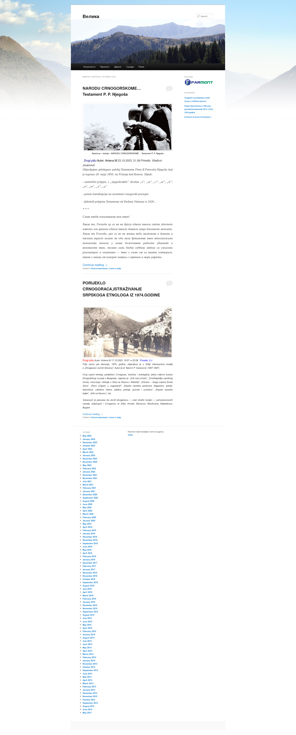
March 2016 (88, 595)
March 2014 (88, 654)
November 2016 (90, 575)
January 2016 (89, 601)
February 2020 (89, 517)
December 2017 (90, 562)
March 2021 (88, 484)
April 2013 (87, 680)
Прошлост (105, 66)
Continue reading (95, 265)
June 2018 (87, 546)
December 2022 (90, 458)
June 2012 (87, 709)
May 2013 (87, 676)
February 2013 (89, 686)
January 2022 (89, 471)
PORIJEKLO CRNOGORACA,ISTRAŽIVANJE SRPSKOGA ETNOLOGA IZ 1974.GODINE (121, 289)
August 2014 (88, 637)
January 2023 (89, 455)
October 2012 (89, 699)
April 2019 (87, 527)
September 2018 (90, 543)
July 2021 (87, 481)
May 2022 (87, 465)
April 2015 (87, 627)
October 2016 (89, 579)
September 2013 (90, 670)
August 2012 (88, 706)
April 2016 (87, 592)
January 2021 (89, 491)
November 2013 (90, 663)
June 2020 (87, 504)
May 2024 (87, 435)
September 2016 (90, 582)
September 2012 (90, 702)
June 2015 (87, 621)
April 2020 (87, 510)
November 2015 (90, 608)
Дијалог (117, 66)
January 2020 (89, 520)
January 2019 (89, 533)
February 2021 (89, 487)
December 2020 (90, 494)
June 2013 (87, 673)
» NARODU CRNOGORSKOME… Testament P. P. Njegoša (136, 153)
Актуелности (89, 66)
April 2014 (87, 650)
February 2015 (89, 631)
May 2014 (87, 647)
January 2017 (89, 569)
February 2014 (89, 657)
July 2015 (87, 618)
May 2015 (87, 624)
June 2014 (87, 644)
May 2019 (87, 523)
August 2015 (88, 614)
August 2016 (88, 585)
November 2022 (90, 461)
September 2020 (90, 497)
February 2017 (89, 566)
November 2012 (90, 696)
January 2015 (89, 634)
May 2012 (87, 712)
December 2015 (90, 605)
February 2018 (89, 556)
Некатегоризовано (99, 268)
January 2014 (89, 660)
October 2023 (89, 445)
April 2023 (87, 448)
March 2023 (88, 452)
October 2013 (89, 666)
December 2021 (90, 474)
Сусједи (130, 66)
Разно (141, 66)
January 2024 (89, 439)
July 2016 (87, 588)
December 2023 (90, 442)
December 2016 (90, 572)
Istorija (106, 153)
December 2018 (90, 536)
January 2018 (89, 559)
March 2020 (88, 513)
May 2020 (87, 507)
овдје (130, 434)
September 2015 (90, 611)
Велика (91, 16)
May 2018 (87, 549)
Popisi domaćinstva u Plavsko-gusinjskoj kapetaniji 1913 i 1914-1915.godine (198, 109)
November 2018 (90, 539)
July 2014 (87, 640)
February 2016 (89, 598)
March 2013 (88, 683)
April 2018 (87, 553)
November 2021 (90, 478)
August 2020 (88, 500)
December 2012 (90, 693)
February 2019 (89, 530)
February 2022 (89, 468)
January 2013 (89, 689)
